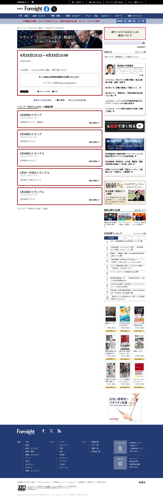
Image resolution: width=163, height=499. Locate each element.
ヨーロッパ (63, 458)
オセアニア (63, 445)
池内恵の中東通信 (125, 66)
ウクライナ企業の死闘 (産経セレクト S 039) (139, 324)
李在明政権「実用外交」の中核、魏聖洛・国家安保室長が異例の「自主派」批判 (124, 163)
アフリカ (62, 461)
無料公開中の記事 (112, 210)
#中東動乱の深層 (29, 21)
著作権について (59, 482)
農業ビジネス (138, 351)
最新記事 (95, 442)
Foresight (26, 432)
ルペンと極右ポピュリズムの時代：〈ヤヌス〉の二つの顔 (124, 380)
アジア (62, 442)
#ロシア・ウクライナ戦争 (89, 21)
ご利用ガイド (79, 2)
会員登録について (135, 443)
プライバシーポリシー (44, 482)
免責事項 (81, 482)
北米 (61, 451)
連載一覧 (131, 21)
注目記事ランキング (113, 233)
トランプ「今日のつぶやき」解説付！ (32, 28)
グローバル (63, 467)
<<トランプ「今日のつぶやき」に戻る (32, 209)
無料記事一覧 (139, 210)
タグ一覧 (140, 21)
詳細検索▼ (141, 47)
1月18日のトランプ (31, 153)
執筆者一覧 (121, 21)
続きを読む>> (94, 123)
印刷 (55, 91)
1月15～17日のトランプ (33, 172)
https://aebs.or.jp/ (31, 489)
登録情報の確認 (134, 464)
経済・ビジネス (39, 16)
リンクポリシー (71, 482)
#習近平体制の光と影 (68, 21)
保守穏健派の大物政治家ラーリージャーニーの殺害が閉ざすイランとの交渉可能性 (124, 155)
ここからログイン (69, 83)
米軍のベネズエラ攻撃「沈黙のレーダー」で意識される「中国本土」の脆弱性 (124, 171)
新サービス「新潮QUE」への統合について (122, 57)
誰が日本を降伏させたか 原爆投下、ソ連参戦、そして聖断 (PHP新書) (124, 352)
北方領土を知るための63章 (124, 324)
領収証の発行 (133, 461)
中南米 (62, 455)
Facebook (43, 431)
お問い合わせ (96, 2)
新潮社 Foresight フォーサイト (29, 9)
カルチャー (105, 16)
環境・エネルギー (73, 16)
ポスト (25, 91)
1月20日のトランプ (31, 115)
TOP (20, 16)
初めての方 (114, 2)
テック (88, 16)
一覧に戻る (60, 100)
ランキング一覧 (139, 233)
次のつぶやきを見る (76, 100)
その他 (62, 464)
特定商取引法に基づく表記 (25, 482)
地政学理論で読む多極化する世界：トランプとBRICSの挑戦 (110, 352)
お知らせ (108, 52)
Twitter (51, 431)
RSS (33, 2)
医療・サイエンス (135, 16)
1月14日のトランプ (31, 192)
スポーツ (118, 16)
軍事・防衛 (55, 16)
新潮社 (142, 482)
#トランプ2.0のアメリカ (48, 21)
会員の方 (135, 2)
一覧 (139, 75)
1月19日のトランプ (31, 134)
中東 (61, 448)
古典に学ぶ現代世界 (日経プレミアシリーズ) (110, 380)
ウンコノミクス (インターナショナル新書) (139, 380)
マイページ (133, 458)
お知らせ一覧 (139, 52)
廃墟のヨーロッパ (110, 324)
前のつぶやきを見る (44, 100)
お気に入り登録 (44, 91)
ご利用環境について (136, 448)
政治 (26, 16)
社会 (96, 16)
